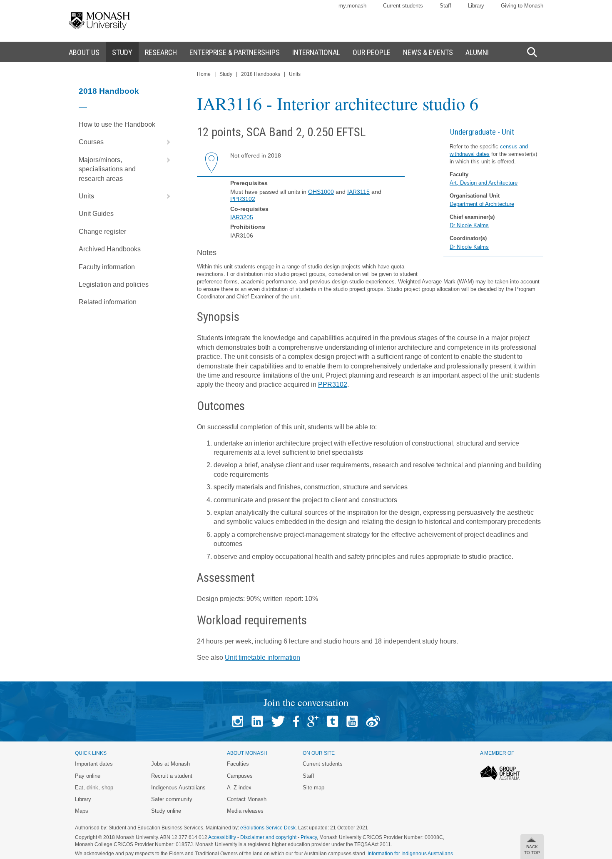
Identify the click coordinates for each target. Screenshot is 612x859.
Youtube (352, 721)
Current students (403, 6)
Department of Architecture (482, 204)
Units (86, 196)
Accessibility (222, 837)
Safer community (171, 799)
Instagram (237, 721)
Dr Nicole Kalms (469, 225)
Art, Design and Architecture (483, 183)
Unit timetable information (262, 657)
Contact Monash (246, 799)
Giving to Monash (522, 6)
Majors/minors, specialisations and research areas (107, 169)
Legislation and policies (114, 284)
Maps (81, 811)
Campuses (240, 776)
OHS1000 (321, 191)
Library (476, 6)
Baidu (373, 721)
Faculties (238, 764)
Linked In (257, 721)
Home (204, 74)
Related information (108, 302)
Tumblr (332, 721)
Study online (166, 811)
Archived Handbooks (110, 249)
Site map (313, 787)
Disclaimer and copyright (268, 837)
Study (225, 74)
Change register (102, 231)
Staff (445, 6)
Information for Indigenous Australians (410, 853)
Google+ (312, 721)
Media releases (245, 811)
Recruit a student (171, 776)
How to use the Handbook (117, 124)
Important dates (94, 764)
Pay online (87, 776)
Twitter (278, 721)
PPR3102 (242, 198)
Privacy (309, 837)
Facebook (296, 721)
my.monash (352, 6)
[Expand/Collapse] (165, 142)
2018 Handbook (109, 91)
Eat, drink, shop (94, 787)
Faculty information (107, 266)
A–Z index (239, 787)
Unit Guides (96, 213)
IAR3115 (358, 191)
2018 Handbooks (260, 74)
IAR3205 (241, 217)
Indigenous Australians (178, 787)
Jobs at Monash (170, 764)
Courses (91, 141)
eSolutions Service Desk (268, 828)
